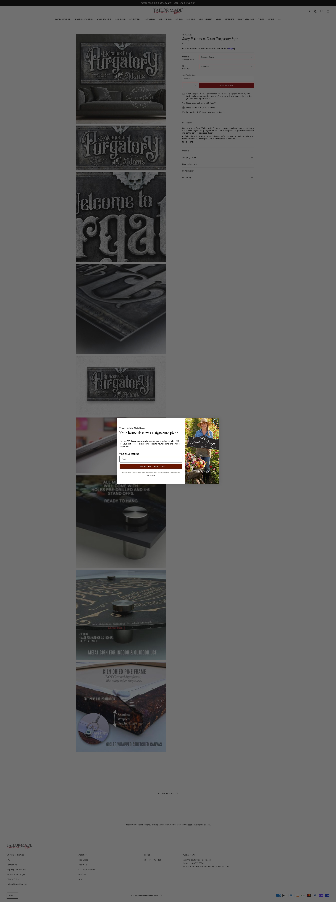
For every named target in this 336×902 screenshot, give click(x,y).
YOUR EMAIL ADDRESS (129, 454)
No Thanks (151, 475)
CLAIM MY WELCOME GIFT (151, 466)
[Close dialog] (216, 421)
